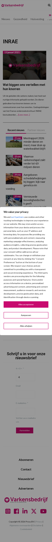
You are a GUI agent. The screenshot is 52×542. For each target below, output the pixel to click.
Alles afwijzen (26, 326)
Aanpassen (26, 315)
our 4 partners (17, 217)
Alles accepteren (26, 304)
